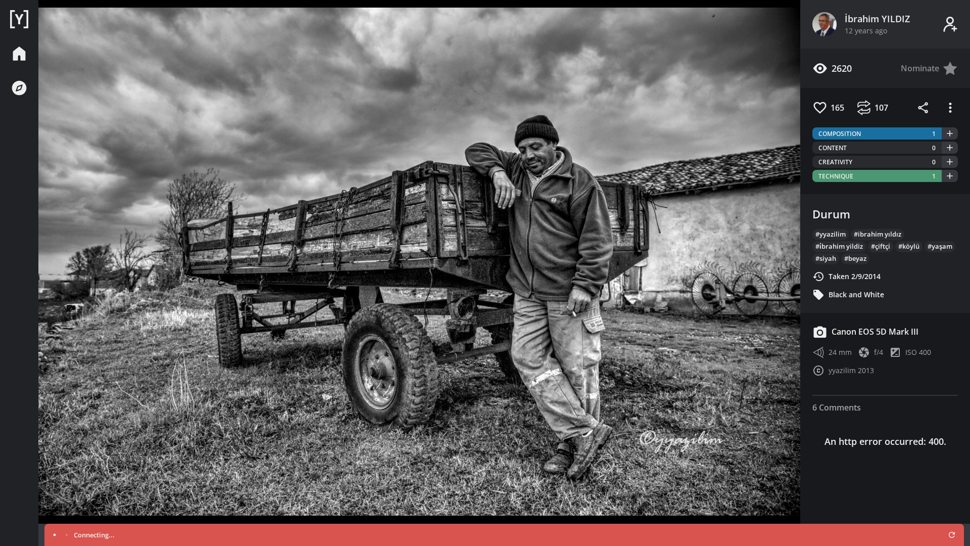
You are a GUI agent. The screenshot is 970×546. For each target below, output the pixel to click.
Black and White (856, 294)
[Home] (19, 19)
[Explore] (19, 88)
